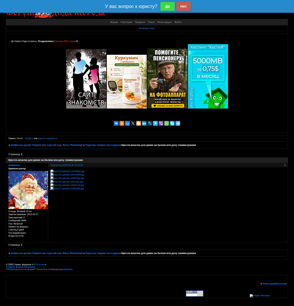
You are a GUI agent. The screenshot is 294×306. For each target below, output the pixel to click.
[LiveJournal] (149, 123)
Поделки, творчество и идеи (102, 145)
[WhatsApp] (166, 123)
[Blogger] (138, 123)
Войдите (29, 138)
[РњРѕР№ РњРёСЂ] (127, 123)
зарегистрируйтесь (47, 138)
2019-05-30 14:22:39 (73, 165)
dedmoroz (14, 165)
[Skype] (172, 123)
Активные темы (147, 28)
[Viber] (161, 123)
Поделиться (56, 165)
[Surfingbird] (155, 123)
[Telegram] (177, 123)
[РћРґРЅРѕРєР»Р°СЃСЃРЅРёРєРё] (121, 123)
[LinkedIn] (144, 123)
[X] (133, 123)
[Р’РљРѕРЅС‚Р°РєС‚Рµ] (116, 123)
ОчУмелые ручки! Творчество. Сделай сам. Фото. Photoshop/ (47, 145)
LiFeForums (39, 264)
